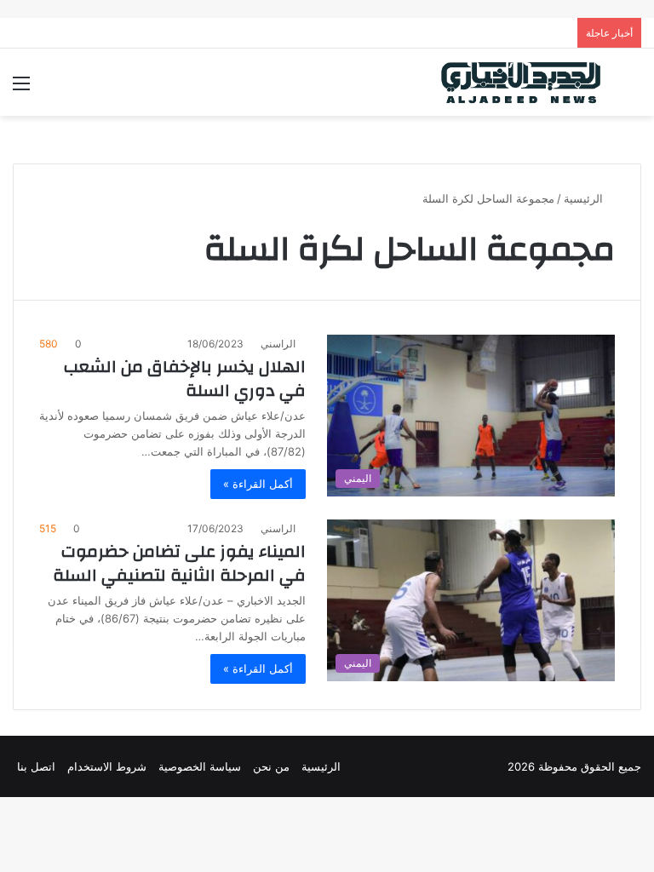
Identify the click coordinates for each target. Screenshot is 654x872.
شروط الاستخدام (106, 766)
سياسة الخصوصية (199, 766)
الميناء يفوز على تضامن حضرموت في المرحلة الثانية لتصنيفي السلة (179, 563)
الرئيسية (585, 198)
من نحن (271, 766)
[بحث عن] (632, 89)
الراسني (278, 343)
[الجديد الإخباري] (521, 82)
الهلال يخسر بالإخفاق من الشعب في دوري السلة (185, 378)
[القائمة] (21, 89)
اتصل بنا (36, 766)
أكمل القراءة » (258, 483)
